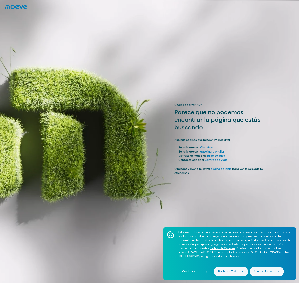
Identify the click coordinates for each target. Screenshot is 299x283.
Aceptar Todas (263, 271)
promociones (216, 155)
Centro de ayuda (216, 160)
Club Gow (206, 147)
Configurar (189, 271)
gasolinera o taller (212, 151)
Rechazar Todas (228, 271)
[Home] (16, 7)
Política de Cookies (222, 248)
